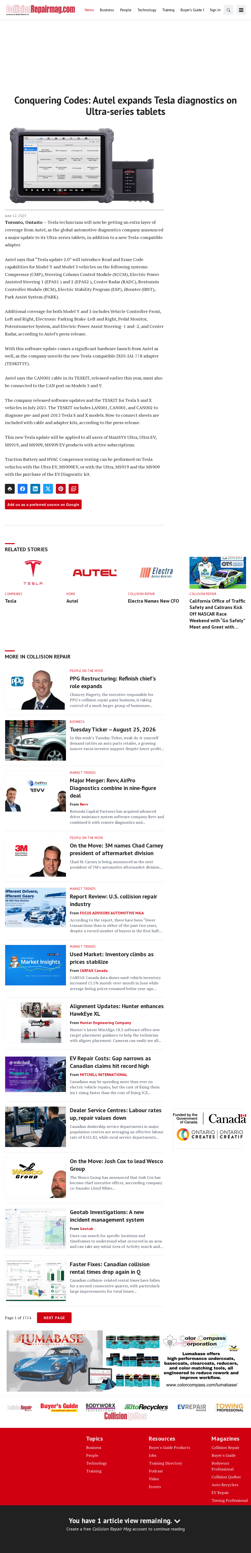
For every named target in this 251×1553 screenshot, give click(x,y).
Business (77, 722)
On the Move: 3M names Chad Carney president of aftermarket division (116, 849)
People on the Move (86, 671)
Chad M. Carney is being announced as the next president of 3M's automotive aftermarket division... (116, 864)
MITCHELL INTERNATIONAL (103, 1074)
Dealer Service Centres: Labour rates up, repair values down (116, 1114)
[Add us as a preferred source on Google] (73, 489)
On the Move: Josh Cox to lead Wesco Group (116, 1164)
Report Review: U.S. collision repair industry (113, 900)
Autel (72, 601)
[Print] (10, 489)
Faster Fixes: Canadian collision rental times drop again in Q (110, 1268)
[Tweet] (48, 489)
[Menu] (241, 10)
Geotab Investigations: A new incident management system (107, 1215)
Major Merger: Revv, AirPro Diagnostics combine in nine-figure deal (113, 787)
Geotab (86, 1228)
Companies (14, 594)
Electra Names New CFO (153, 601)
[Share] (22, 489)
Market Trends (83, 773)
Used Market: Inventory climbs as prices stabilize (112, 958)
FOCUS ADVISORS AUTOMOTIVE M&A (112, 912)
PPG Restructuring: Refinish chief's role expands (113, 682)
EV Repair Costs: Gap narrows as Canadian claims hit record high (110, 1062)
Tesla (10, 601)
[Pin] (61, 489)
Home (70, 594)
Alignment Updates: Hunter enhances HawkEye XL (117, 1009)
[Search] (228, 10)
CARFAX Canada (94, 970)
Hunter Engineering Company (105, 1022)
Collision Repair (141, 594)
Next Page (54, 1317)
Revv (84, 804)
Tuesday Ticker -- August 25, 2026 (113, 729)
